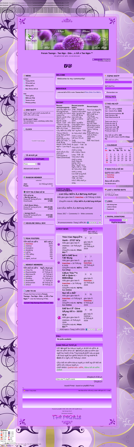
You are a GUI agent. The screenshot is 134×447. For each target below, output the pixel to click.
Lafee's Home (112, 207)
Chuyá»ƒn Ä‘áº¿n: (94, 377)
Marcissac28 (30, 274)
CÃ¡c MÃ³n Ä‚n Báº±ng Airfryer (87, 201)
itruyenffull (29, 280)
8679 (51, 244)
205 (51, 256)
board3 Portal (69, 386)
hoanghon (29, 248)
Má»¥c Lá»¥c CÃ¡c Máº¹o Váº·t (63, 118)
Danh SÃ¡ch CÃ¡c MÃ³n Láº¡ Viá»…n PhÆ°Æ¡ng (63, 140)
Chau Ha (29, 270)
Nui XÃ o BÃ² (92, 124)
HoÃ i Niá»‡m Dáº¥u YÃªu (77, 162)
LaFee (28, 252)
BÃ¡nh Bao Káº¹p (93, 125)
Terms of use (30, 100)
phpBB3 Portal (88, 386)
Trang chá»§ (30, 81)
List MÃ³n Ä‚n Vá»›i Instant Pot (63, 114)
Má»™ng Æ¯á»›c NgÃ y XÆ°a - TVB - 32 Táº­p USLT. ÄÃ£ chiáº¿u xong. (79, 168)
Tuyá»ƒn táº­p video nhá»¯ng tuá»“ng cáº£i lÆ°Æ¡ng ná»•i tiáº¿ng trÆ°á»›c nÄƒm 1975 (79, 116)
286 (51, 252)
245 (51, 254)
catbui (28, 256)
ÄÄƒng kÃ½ (30, 85)
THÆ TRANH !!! (78, 109)
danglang (29, 250)
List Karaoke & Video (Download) (63, 156)
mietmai (29, 246)
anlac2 (28, 285)
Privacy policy (31, 102)
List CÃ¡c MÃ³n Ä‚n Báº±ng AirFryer (63, 110)
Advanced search (31, 169)
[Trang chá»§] (67, 49)
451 (51, 248)
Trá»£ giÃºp (30, 96)
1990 (89, 139)
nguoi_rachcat (31, 258)
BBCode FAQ (30, 98)
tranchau (29, 244)
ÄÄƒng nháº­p (113, 76)
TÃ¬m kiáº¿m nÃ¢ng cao (104, 61)
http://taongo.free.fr (67, 411)
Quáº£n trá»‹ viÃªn (75, 367)
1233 (99, 329)
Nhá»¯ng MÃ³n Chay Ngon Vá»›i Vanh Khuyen (78, 124)
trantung (110, 177)
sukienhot (38, 180)
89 (52, 258)
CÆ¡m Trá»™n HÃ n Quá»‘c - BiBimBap (92, 120)
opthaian (29, 276)
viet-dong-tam (112, 204)
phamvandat (30, 282)
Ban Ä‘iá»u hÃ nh (32, 89)
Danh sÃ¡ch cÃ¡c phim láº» (62, 153)
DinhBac (29, 278)
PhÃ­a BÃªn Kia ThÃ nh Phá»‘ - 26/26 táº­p (92, 135)
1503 (51, 246)
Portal (26, 390)
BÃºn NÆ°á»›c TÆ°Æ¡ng (92, 115)
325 (51, 250)
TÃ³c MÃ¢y (30, 254)
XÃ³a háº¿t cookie (92, 390)
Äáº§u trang (100, 215)
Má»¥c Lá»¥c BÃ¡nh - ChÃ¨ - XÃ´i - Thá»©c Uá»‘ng (63, 122)
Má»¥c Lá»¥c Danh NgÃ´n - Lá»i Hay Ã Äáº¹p (63, 146)
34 (100, 222)
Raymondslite (31, 272)
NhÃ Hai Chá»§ (93, 140)
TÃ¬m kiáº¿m (30, 83)
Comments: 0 (74, 214)
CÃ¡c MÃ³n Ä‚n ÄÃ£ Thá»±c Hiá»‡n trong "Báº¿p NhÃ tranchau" (63, 134)
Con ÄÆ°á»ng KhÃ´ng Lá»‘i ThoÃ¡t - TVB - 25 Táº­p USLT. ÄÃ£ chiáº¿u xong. (79, 178)
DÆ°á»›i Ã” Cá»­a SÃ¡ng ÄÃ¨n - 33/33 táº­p (72, 311)
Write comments (87, 214)
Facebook (110, 209)
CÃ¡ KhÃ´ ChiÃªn (93, 127)
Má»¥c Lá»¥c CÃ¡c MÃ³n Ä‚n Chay (63, 127)
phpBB (59, 408)
